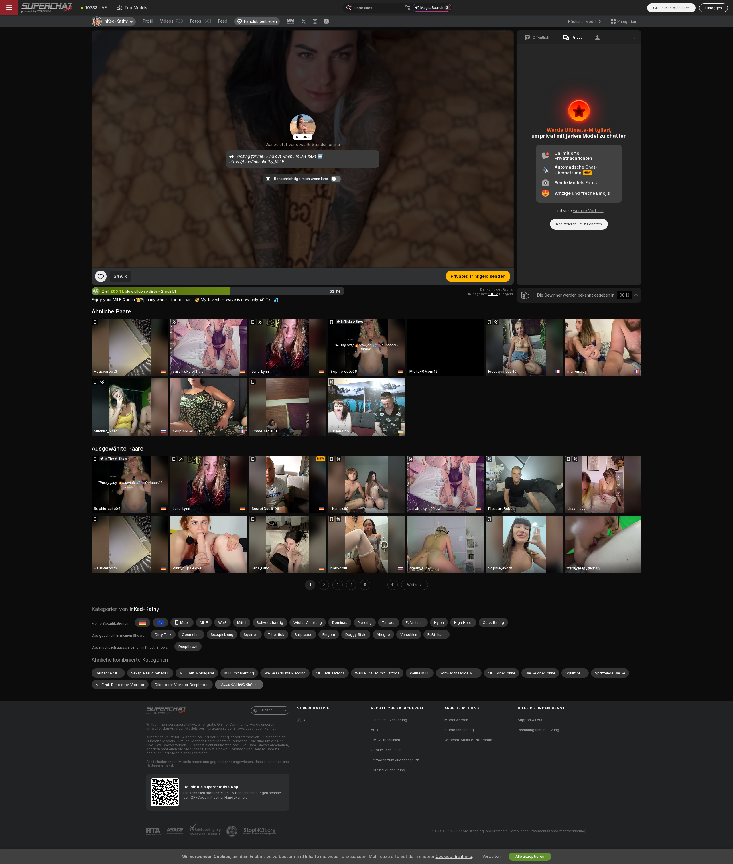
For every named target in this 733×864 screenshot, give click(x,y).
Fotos (200, 21)
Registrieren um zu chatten (579, 224)
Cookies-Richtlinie (454, 856)
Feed (222, 21)
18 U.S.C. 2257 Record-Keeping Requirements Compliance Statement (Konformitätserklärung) (509, 831)
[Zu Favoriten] (101, 276)
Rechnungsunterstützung (538, 730)
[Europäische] (160, 622)
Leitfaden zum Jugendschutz (395, 760)
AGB (374, 730)
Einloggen (713, 8)
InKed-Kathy (144, 609)
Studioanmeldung (459, 730)
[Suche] (407, 8)
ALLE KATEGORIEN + (239, 684)
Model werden (456, 720)
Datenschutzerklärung (389, 720)
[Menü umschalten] (9, 7)
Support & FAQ (530, 720)
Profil (148, 21)
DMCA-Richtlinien (385, 740)
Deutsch (266, 710)
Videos (171, 21)
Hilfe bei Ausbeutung (388, 770)
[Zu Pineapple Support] (232, 831)
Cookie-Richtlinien (386, 750)
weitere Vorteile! (588, 210)
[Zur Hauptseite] (47, 7)
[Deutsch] (142, 622)
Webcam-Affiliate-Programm (468, 740)
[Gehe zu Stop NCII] (260, 831)
